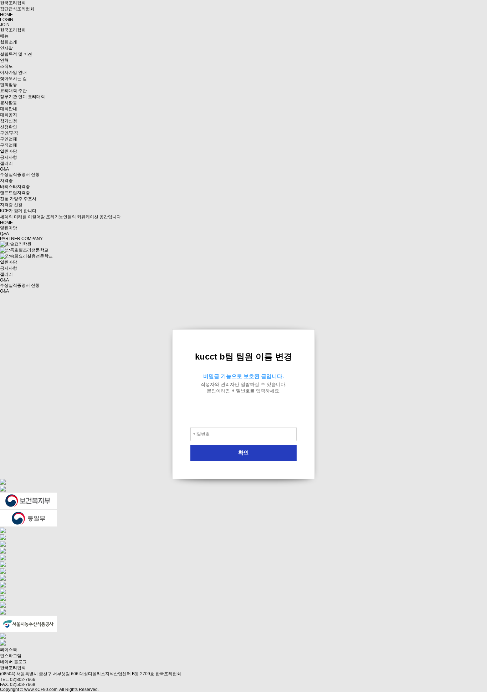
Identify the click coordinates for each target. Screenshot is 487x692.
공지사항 (8, 157)
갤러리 (6, 163)
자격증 (6, 180)
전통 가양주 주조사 (18, 198)
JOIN (5, 24)
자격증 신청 (11, 204)
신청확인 (8, 126)
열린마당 (8, 151)
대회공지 (8, 114)
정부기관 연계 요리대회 (22, 96)
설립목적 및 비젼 (16, 54)
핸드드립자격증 (15, 192)
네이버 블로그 (13, 661)
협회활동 (8, 84)
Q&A (4, 169)
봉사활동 (8, 102)
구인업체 (8, 139)
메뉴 (4, 36)
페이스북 (8, 649)
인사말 (6, 48)
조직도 (6, 66)
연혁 (4, 60)
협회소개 (8, 42)
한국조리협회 (13, 2)
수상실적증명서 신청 (20, 174)
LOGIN (6, 19)
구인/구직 (9, 133)
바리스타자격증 (15, 186)
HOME (6, 14)
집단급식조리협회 (17, 8)
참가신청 (8, 120)
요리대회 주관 (13, 90)
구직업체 (8, 145)
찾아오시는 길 (13, 78)
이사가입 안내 (13, 72)
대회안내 (8, 108)
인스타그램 (10, 655)
